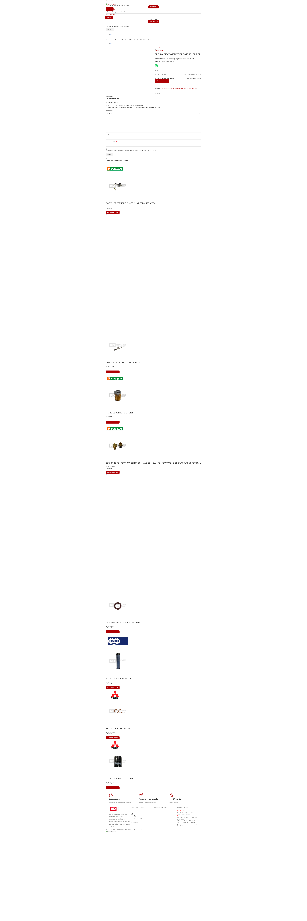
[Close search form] (2, 2)
